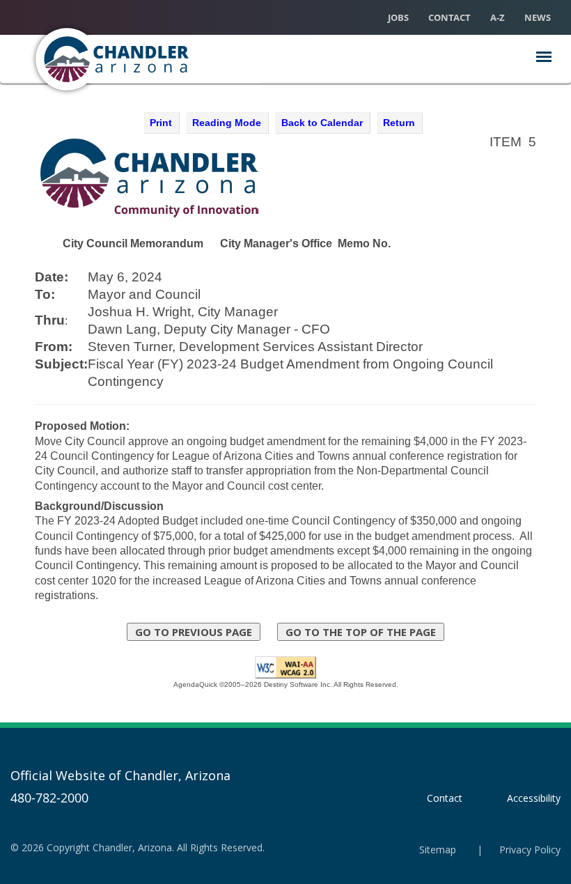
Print (161, 122)
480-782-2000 (49, 797)
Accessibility (534, 798)
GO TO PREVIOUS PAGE (193, 632)
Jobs (398, 17)
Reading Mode (226, 122)
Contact (449, 17)
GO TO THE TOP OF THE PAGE (361, 632)
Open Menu (544, 57)
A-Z (497, 17)
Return (399, 122)
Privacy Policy (530, 849)
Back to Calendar (322, 122)
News (537, 17)
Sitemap (437, 849)
